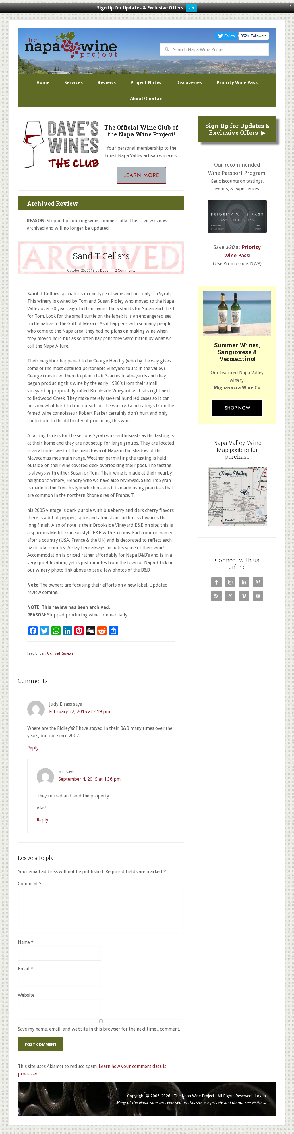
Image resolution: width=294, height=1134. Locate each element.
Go (191, 8)
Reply (33, 748)
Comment (30, 883)
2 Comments (125, 271)
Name (26, 942)
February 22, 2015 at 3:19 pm (79, 711)
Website (26, 995)
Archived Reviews (60, 653)
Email (25, 968)
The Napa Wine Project (71, 45)
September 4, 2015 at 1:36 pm (90, 779)
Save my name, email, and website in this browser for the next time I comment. (99, 1029)
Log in (260, 1096)
